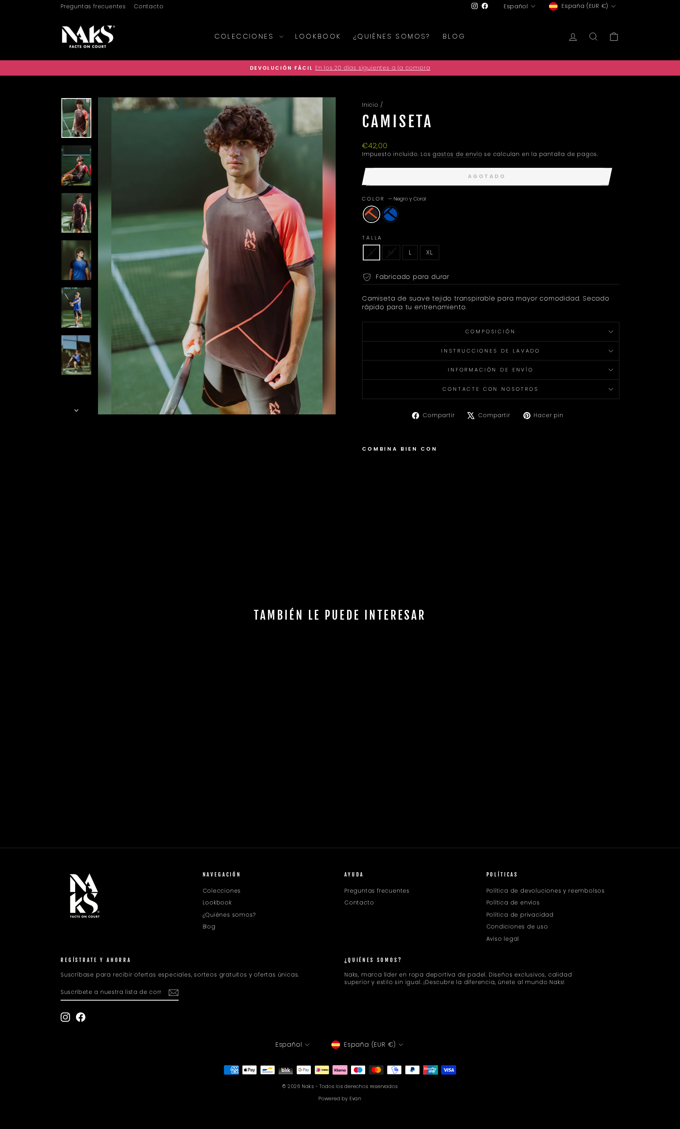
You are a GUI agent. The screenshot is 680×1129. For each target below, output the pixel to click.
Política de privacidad (520, 915)
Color (394, 198)
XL (429, 252)
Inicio (370, 105)
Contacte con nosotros (491, 389)
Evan (355, 1098)
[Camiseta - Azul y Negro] (378, 524)
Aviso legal (502, 939)
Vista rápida (127, 766)
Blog (454, 36)
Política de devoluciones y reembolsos (545, 891)
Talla (372, 237)
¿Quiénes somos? (392, 36)
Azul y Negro (390, 214)
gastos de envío (457, 154)
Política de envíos (513, 902)
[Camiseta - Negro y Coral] (367, 524)
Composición (491, 331)
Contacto (148, 6)
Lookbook (318, 36)
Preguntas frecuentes (93, 6)
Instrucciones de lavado (490, 350)
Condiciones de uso (517, 926)
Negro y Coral (371, 214)
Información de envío (491, 369)
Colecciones (245, 36)
